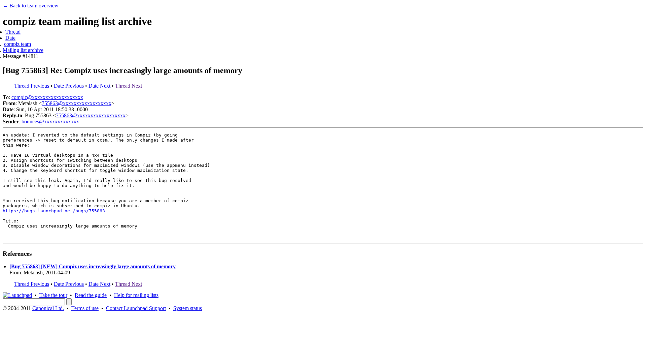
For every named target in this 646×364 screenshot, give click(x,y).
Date (10, 38)
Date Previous (69, 86)
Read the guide (91, 295)
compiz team (17, 44)
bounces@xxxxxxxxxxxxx (50, 121)
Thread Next (128, 86)
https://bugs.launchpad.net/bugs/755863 (54, 210)
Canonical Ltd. (48, 308)
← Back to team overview (31, 5)
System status (187, 308)
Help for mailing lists (136, 295)
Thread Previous (31, 86)
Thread (13, 32)
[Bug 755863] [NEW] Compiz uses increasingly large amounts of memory (92, 266)
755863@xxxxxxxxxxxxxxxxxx (76, 103)
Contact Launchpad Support (136, 308)
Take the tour (53, 295)
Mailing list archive (23, 50)
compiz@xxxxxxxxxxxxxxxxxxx (47, 97)
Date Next (99, 86)
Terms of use (85, 308)
